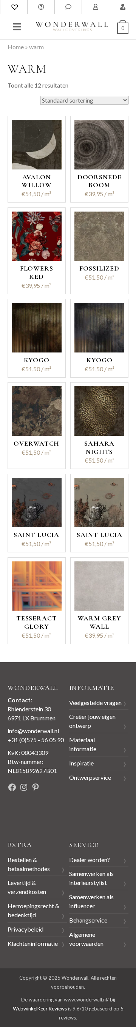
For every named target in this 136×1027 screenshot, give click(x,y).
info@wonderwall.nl (33, 730)
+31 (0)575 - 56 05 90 (36, 739)
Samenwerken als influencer (91, 901)
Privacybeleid (25, 929)
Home (16, 46)
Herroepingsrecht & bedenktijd (33, 910)
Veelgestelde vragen (95, 702)
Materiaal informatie (82, 744)
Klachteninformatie (33, 943)
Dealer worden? (89, 859)
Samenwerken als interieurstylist (91, 878)
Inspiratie (81, 763)
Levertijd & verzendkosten (27, 887)
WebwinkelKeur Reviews (40, 1009)
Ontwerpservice (90, 777)
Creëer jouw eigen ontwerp (92, 721)
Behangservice (88, 920)
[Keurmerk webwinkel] (25, 813)
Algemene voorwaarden (86, 939)
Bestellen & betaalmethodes (29, 864)
